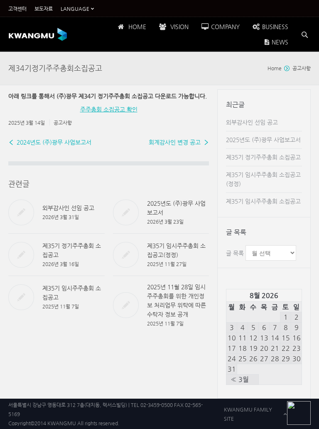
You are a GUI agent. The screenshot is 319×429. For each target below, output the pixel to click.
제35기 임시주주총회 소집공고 (263, 201)
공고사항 (301, 68)
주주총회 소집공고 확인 (108, 109)
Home (274, 68)
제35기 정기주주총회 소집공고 (263, 157)
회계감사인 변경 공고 (175, 142)
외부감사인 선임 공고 (68, 208)
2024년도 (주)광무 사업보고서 (54, 142)
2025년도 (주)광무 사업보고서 (263, 139)
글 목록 (235, 253)
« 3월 (240, 379)
